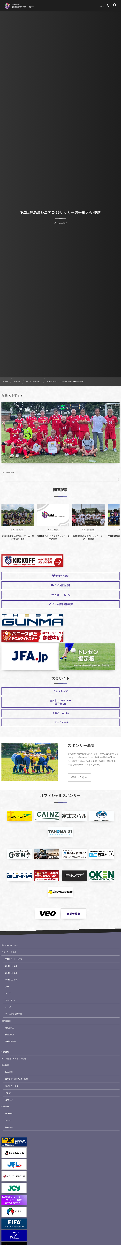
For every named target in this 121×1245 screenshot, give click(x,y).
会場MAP (9, 1100)
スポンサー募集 (11, 1086)
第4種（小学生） (12, 980)
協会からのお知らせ (9, 945)
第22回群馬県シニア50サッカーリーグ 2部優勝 (88, 537)
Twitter (8, 1120)
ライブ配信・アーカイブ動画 (13, 1059)
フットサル (10, 1000)
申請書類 (5, 1052)
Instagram (9, 1127)
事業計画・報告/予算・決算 (16, 1079)
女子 (7, 987)
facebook (9, 1113)
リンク (8, 1093)
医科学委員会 (10, 1041)
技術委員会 (9, 1035)
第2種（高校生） (12, 966)
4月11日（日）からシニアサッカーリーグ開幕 (53, 537)
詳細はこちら (79, 777)
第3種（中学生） (12, 973)
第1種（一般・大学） (14, 959)
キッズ (8, 1007)
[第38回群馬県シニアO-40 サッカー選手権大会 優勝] (17, 515)
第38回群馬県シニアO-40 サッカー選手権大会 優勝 (18, 537)
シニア (8, 993)
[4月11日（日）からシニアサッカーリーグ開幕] (53, 515)
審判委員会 (9, 1028)
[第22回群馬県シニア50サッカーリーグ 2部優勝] (88, 515)
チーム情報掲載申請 (13, 1014)
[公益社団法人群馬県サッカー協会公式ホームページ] (19, 6)
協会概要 (5, 1065)
